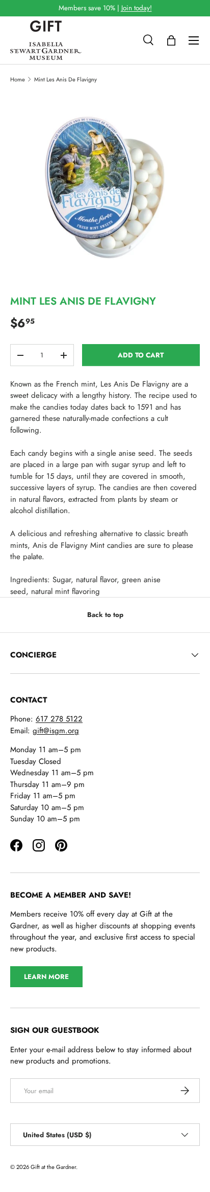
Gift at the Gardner (53, 1167)
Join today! (136, 8)
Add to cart (141, 355)
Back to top (105, 615)
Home (17, 79)
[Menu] (193, 40)
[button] (171, 40)
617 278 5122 (59, 719)
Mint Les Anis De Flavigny (65, 79)
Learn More (46, 977)
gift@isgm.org (56, 730)
